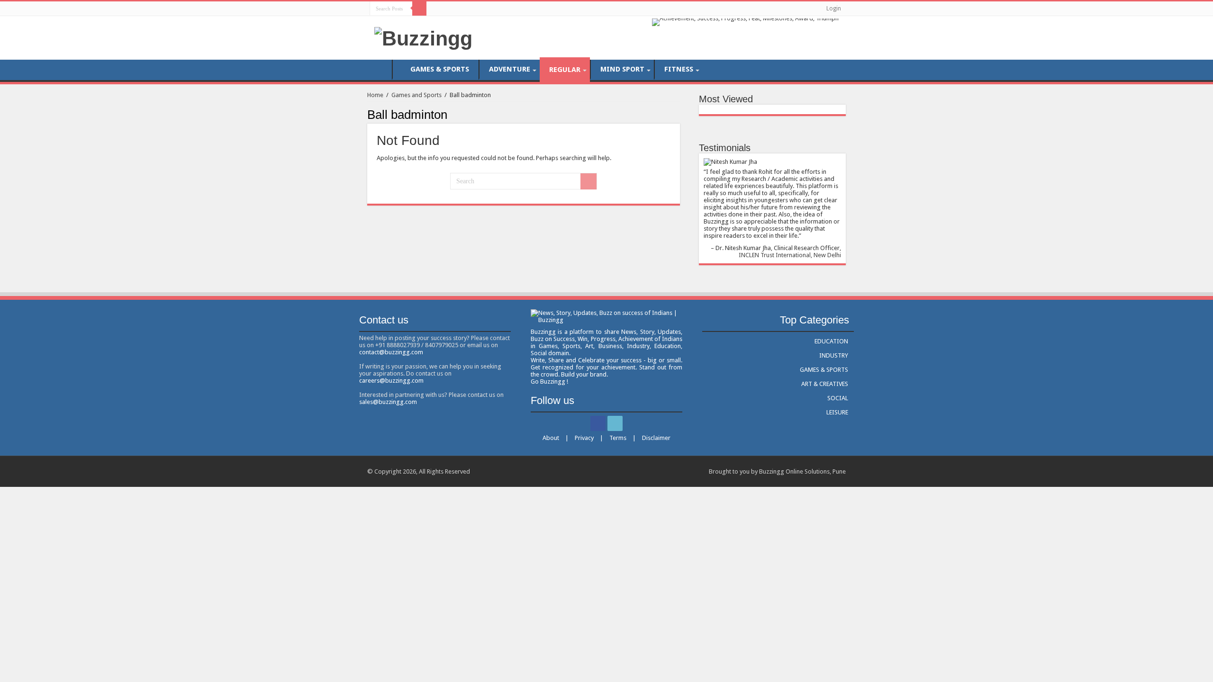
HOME (379, 69)
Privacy (584, 437)
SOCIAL (837, 398)
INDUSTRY (833, 355)
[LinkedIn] (444, 8)
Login (833, 8)
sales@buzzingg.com (388, 401)
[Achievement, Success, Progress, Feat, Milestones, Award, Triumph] (745, 21)
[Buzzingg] (423, 37)
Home (375, 95)
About (551, 437)
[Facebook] (435, 8)
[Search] (419, 8)
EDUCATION (831, 341)
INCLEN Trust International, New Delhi (790, 255)
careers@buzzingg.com (391, 380)
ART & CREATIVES (824, 383)
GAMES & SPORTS (439, 69)
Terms (617, 437)
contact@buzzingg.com (391, 352)
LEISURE (837, 412)
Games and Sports (416, 95)
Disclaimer (656, 437)
